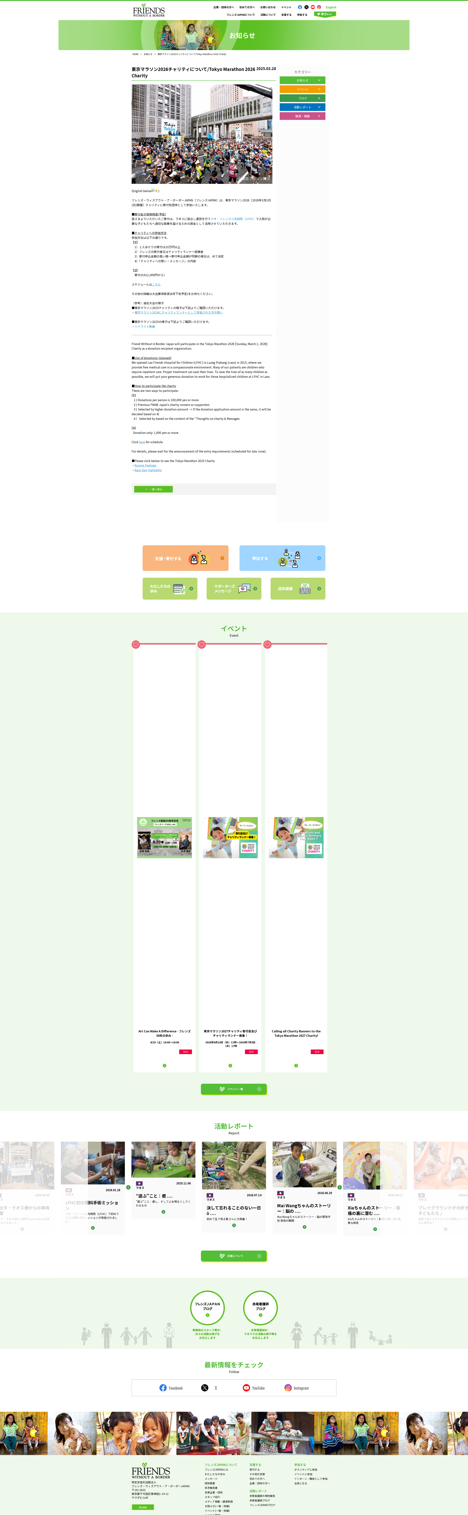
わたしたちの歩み (215, 1474)
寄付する (255, 1469)
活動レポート (302, 107)
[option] (234, 1187)
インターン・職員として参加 (310, 1478)
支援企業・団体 (214, 1492)
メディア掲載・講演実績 (219, 1501)
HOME (136, 54)
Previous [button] (128, 1187)
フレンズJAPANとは (216, 1469)
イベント (286, 7)
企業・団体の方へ (224, 7)
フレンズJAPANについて (241, 14)
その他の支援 (257, 1474)
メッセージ (211, 1478)
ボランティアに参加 (305, 1469)
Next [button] (339, 1187)
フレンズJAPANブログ (262, 1505)
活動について (268, 14)
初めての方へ (247, 7)
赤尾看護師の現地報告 (262, 1496)
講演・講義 (302, 116)
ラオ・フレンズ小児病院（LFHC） (233, 219)
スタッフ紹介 (212, 1497)
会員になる (300, 1483)
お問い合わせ (268, 7)
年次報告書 (211, 1488)
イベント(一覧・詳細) (217, 1510)
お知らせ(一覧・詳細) (217, 1506)
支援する (286, 14)
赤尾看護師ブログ (260, 1500)
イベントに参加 (303, 1474)
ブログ (302, 98)
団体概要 (210, 1483)
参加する (302, 14)
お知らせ (302, 80)
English (331, 7)
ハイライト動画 (145, 326)
